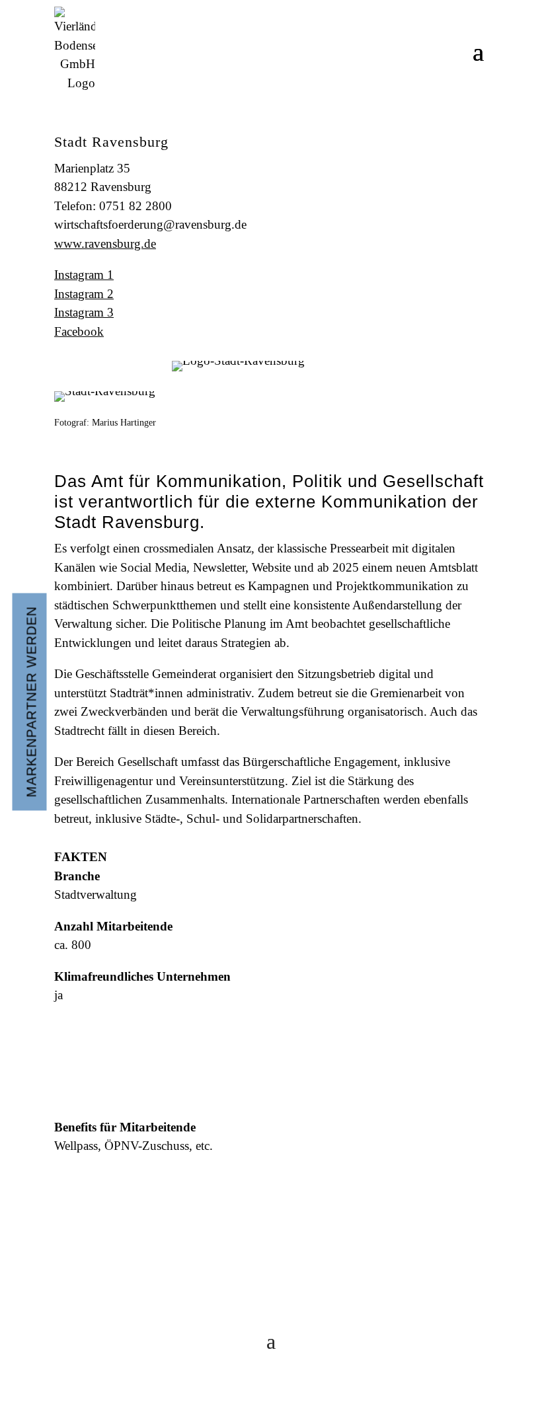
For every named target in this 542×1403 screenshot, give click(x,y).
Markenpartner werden (31, 701)
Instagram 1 (84, 275)
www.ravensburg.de (105, 243)
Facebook (79, 331)
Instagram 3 (84, 312)
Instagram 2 (84, 294)
